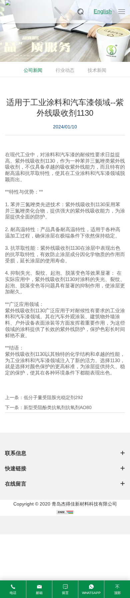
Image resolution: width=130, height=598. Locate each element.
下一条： (48, 407)
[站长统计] (65, 512)
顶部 (117, 593)
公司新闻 (33, 70)
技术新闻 (97, 70)
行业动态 (65, 70)
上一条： (44, 397)
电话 (13, 593)
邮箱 (39, 593)
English (103, 11)
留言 (65, 593)
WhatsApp (91, 593)
